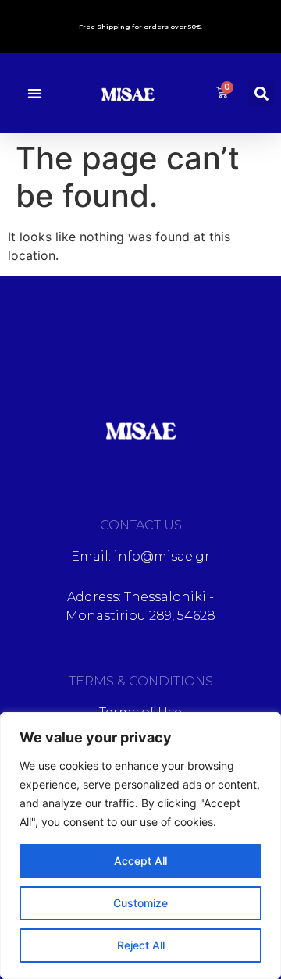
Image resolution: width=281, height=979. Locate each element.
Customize (140, 903)
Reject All (141, 945)
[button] (34, 93)
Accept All (140, 860)
